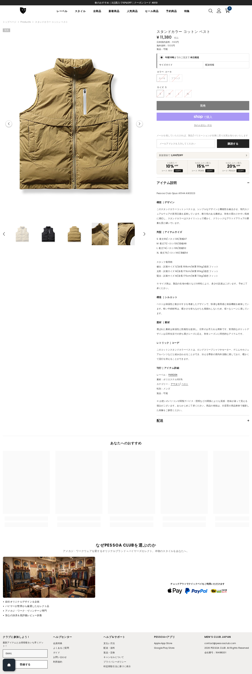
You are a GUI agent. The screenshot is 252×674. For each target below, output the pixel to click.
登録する (25, 664)
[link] (26, 518)
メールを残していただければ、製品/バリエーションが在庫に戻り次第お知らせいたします (202, 135)
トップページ (9, 21)
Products (25, 21)
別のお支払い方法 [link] (203, 125)
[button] (9, 124)
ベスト (185, 384)
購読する (233, 144)
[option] (74, 123)
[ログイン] (219, 10)
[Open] (9, 665)
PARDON (172, 374)
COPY (178, 171)
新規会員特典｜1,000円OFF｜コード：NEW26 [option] (126, 2)
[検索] (211, 10)
